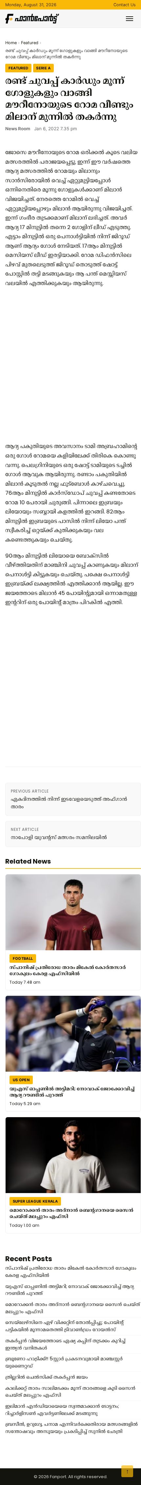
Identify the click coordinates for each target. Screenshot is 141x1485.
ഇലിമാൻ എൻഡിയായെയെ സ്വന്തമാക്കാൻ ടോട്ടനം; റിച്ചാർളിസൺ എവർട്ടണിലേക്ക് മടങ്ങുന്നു (62, 1410)
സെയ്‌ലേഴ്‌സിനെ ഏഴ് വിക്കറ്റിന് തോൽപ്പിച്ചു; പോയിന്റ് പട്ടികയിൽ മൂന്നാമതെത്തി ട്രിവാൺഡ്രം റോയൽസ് (64, 1326)
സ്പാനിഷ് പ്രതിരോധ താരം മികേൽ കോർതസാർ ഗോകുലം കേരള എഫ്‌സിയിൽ (68, 970)
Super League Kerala (35, 1201)
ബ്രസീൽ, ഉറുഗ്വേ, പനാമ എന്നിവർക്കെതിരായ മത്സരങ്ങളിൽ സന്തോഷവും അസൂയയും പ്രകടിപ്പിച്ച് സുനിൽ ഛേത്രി (71, 1428)
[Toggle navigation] (129, 19)
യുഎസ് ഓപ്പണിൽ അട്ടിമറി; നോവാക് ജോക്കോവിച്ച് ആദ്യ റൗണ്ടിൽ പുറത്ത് (72, 1091)
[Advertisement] (70, 364)
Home (11, 42)
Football (23, 958)
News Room (17, 128)
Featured (29, 42)
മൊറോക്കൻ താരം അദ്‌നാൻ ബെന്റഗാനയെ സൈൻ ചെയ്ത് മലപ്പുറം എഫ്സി (71, 1213)
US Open (21, 1080)
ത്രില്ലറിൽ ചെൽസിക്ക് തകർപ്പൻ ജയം (46, 1377)
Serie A (43, 68)
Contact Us (124, 4)
